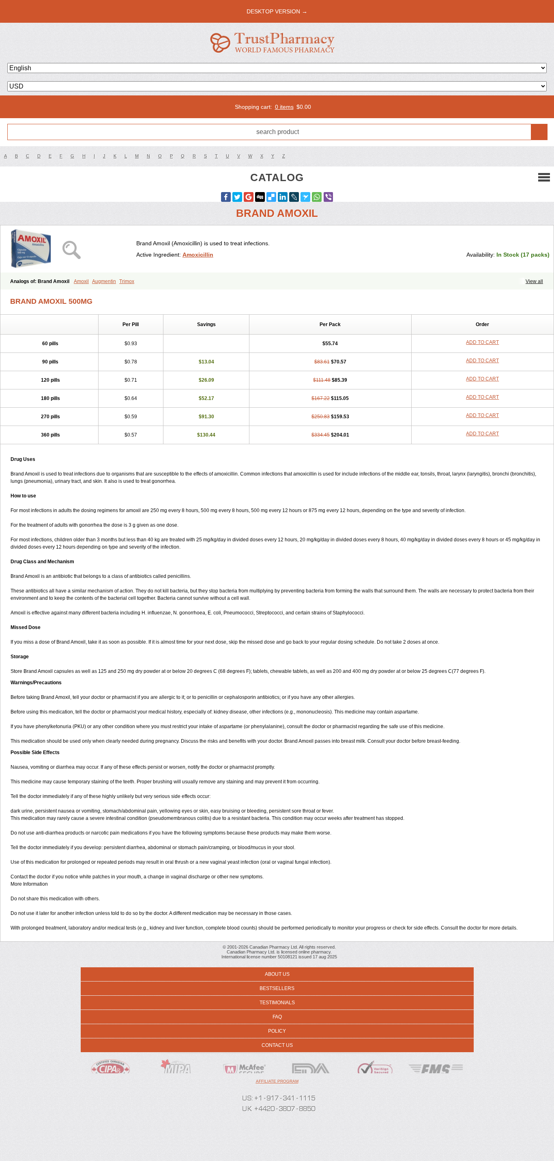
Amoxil (81, 281)
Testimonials (277, 1002)
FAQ (277, 1017)
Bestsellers (277, 988)
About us (277, 974)
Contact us (277, 1045)
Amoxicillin (198, 254)
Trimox (126, 281)
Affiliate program (277, 1081)
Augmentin (104, 281)
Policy (277, 1031)
